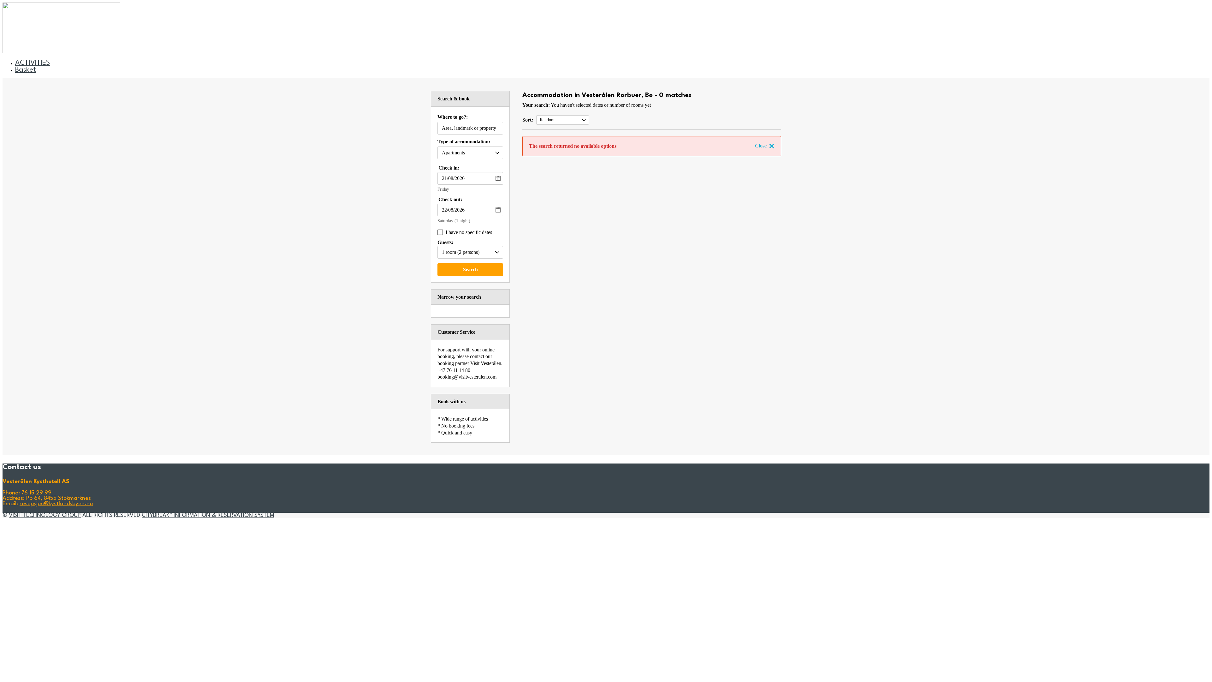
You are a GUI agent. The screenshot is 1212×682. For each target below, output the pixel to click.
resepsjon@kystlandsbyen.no (56, 503)
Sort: (527, 120)
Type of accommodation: (463, 141)
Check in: (448, 167)
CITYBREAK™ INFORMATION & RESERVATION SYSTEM (208, 515)
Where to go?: (452, 117)
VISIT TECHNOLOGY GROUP (45, 515)
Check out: (450, 199)
